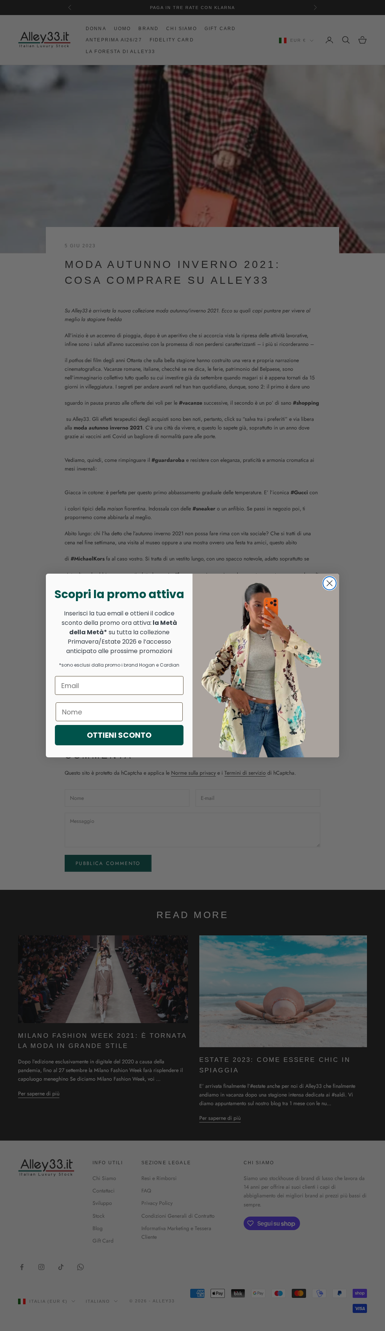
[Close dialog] (329, 583)
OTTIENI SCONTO (119, 735)
